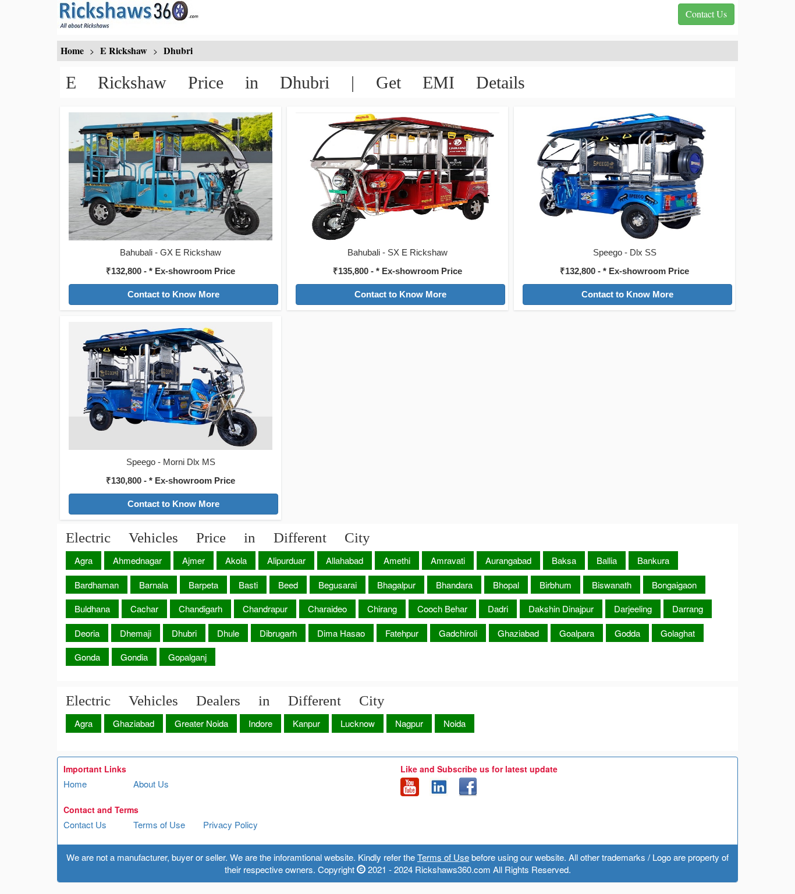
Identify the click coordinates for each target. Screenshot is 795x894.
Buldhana (92, 608)
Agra (83, 560)
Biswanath (611, 585)
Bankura (653, 560)
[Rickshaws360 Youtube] (409, 786)
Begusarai (337, 585)
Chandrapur (265, 608)
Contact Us (85, 824)
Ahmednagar (137, 560)
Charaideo (327, 608)
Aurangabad (508, 560)
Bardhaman (96, 585)
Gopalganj (187, 657)
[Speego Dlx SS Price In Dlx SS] (624, 175)
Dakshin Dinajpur (561, 608)
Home (75, 784)
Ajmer (193, 560)
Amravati (448, 560)
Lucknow (357, 723)
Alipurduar (286, 560)
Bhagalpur (396, 585)
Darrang (687, 608)
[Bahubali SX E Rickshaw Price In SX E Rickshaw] (397, 175)
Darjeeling (633, 608)
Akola (236, 560)
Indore (260, 723)
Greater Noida (201, 723)
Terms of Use (159, 824)
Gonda (87, 657)
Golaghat (678, 633)
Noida (454, 723)
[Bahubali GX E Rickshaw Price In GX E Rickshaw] (170, 175)
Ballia (607, 560)
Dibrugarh (278, 633)
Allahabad (344, 560)
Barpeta (203, 585)
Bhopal (506, 585)
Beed (288, 585)
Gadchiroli (458, 633)
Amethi (397, 560)
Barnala (153, 585)
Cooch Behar (442, 608)
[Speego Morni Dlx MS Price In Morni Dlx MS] (170, 385)
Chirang (382, 608)
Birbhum (556, 585)
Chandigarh (200, 608)
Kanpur (306, 723)
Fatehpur (401, 633)
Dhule (228, 633)
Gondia (134, 657)
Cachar (144, 608)
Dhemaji (135, 633)
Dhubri (184, 633)
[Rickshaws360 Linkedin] (439, 786)
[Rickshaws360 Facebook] (468, 786)
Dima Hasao (341, 633)
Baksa (564, 560)
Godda (627, 633)
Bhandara (454, 585)
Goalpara (576, 633)
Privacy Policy (230, 824)
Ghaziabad (518, 633)
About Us (151, 784)
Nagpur (409, 723)
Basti (248, 585)
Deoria (87, 633)
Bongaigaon (674, 585)
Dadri (498, 608)
